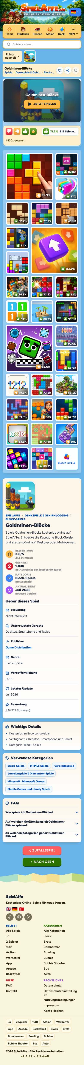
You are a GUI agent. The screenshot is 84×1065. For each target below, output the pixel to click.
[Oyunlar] (21, 909)
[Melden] (75, 70)
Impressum (51, 1005)
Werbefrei (13, 958)
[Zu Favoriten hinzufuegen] (60, 70)
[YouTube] (28, 917)
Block (47, 936)
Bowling (49, 952)
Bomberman (52, 947)
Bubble (48, 958)
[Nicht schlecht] (17, 131)
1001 (9, 947)
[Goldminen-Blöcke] (30, 56)
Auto (47, 974)
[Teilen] (68, 70)
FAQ (9, 985)
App (9, 963)
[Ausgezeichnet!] (33, 131)
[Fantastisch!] (25, 131)
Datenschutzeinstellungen (60, 993)
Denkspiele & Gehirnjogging (28, 72)
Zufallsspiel (44, 850)
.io (7, 936)
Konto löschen (54, 1011)
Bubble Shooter (54, 963)
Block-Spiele (49, 72)
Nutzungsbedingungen (59, 1000)
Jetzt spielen (44, 104)
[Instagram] (19, 917)
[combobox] (45, 44)
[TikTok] (10, 917)
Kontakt (11, 991)
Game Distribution (18, 647)
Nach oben (44, 862)
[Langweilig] (9, 131)
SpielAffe (13, 515)
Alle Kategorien (54, 931)
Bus (46, 968)
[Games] (8, 909)
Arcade (11, 968)
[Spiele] (75, 12)
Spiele (8, 72)
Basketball (13, 974)
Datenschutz (53, 985)
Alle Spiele (13, 931)
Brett (47, 941)
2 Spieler (12, 941)
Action (11, 952)
